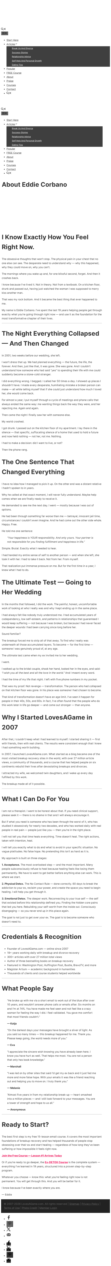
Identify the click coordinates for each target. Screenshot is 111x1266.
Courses (11, 85)
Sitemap (74, 1203)
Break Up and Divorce (22, 48)
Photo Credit (29, 1208)
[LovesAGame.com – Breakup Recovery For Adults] (21, 25)
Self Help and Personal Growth (27, 60)
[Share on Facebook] (8, 1218)
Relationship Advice (21, 56)
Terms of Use (12, 1208)
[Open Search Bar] (3, 29)
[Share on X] (8, 1230)
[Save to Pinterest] (9, 1224)
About (9, 76)
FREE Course (13, 72)
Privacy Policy (90, 1203)
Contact (11, 89)
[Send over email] (8, 1236)
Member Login (48, 1208)
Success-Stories (20, 52)
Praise (9, 81)
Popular (10, 68)
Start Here (12, 40)
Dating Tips (17, 64)
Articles (10, 44)
